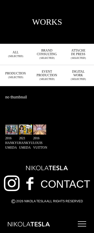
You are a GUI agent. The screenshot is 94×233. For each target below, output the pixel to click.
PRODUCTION (15, 75)
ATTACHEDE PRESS (78, 54)
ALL (16, 54)
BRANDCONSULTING (47, 54)
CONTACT (65, 184)
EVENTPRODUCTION (47, 75)
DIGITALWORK (78, 75)
